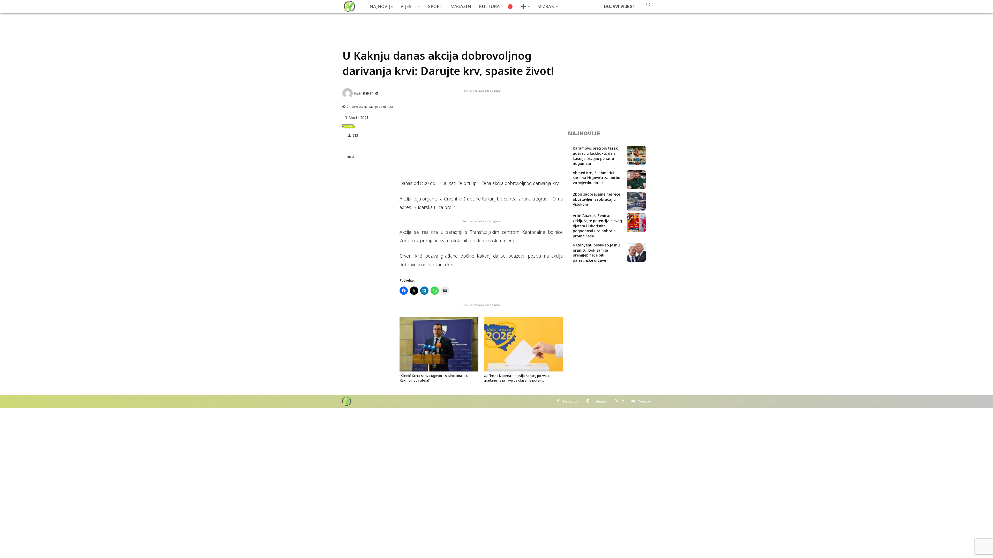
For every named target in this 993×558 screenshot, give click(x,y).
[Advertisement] (436, 24)
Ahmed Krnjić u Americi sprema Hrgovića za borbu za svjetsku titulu (596, 177)
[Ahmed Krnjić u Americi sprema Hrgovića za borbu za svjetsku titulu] (636, 179)
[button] (648, 4)
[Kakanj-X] (348, 93)
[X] (616, 401)
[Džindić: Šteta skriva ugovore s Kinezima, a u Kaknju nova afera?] (439, 344)
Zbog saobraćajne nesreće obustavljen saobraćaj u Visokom (596, 199)
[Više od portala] (348, 6)
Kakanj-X (370, 93)
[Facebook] (558, 401)
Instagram (600, 401)
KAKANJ (348, 126)
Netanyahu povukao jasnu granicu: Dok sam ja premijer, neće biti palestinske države (596, 253)
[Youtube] (633, 401)
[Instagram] (587, 401)
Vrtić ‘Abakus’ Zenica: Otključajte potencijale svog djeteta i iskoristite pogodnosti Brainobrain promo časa (597, 225)
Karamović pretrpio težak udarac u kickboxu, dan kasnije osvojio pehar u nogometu (595, 156)
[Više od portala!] (346, 401)
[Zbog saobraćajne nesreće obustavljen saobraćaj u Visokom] (636, 201)
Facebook (570, 401)
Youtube (644, 401)
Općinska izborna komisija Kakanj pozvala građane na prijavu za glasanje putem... (516, 378)
